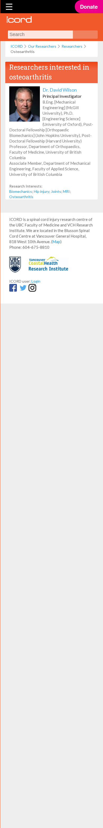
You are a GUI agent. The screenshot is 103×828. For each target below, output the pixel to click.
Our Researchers (42, 46)
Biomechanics (20, 191)
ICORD (17, 46)
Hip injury (41, 191)
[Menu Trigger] (9, 6)
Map (56, 241)
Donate (89, 6)
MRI (66, 191)
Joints (56, 191)
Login (35, 281)
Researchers (72, 46)
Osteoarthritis (21, 196)
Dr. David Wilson (60, 90)
